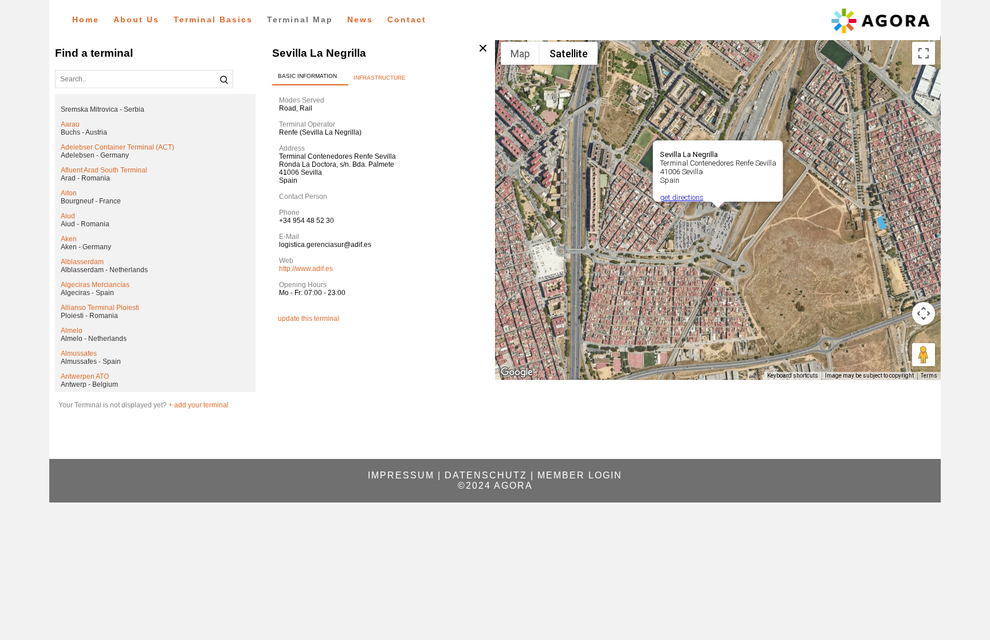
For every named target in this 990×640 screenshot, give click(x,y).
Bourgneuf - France (91, 201)
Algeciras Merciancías (95, 285)
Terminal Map (300, 19)
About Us (136, 19)
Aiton (69, 193)
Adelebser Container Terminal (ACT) (117, 147)
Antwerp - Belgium (89, 384)
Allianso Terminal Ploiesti (100, 308)
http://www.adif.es (306, 269)
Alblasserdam (82, 262)
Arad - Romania (85, 178)
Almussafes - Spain (91, 362)
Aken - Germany (86, 247)
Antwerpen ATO (85, 376)
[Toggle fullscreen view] (923, 53)
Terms (929, 375)
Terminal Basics (213, 19)
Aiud (68, 216)
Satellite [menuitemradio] (568, 54)
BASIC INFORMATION (307, 76)
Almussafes (79, 354)
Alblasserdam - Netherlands (104, 270)
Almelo (71, 331)
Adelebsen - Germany (95, 155)
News (360, 19)
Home (85, 19)
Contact (406, 19)
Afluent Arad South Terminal (104, 170)
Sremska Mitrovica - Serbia (102, 109)
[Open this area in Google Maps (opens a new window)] (517, 372)
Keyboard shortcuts (792, 375)
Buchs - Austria (84, 132)
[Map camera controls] (923, 313)
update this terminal (308, 319)
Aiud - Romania (85, 224)
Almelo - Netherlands (94, 339)
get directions (681, 197)
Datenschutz (486, 475)
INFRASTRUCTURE (379, 77)
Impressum (401, 475)
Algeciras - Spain (87, 293)
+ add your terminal (198, 405)
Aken (69, 239)
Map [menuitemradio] (520, 54)
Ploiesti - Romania (89, 316)
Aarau (70, 124)
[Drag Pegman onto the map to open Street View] (923, 354)
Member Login (579, 475)
